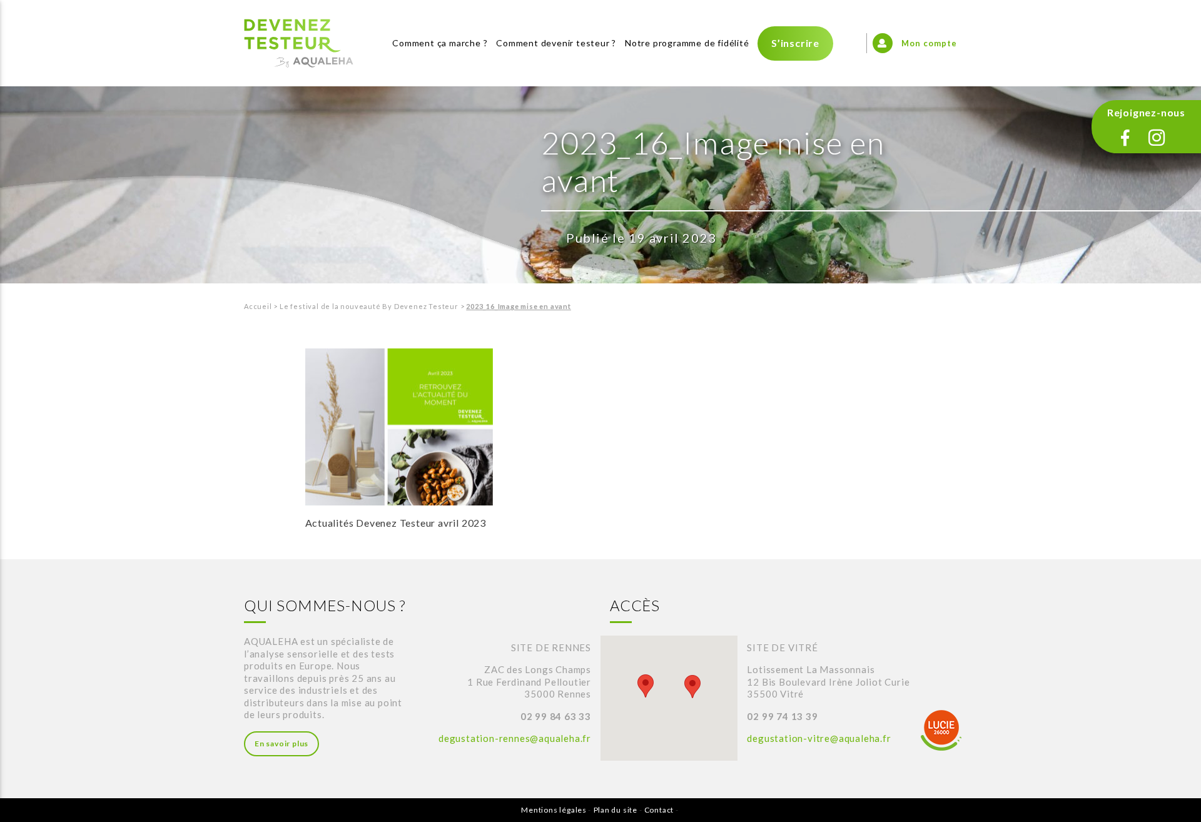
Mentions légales (554, 809)
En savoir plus (281, 743)
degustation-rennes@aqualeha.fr (514, 738)
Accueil (258, 306)
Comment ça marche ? (439, 43)
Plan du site (616, 809)
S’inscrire (795, 43)
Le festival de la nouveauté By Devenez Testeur (369, 306)
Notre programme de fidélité (687, 43)
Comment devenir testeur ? (556, 43)
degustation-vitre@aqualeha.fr (819, 738)
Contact (659, 809)
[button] (645, 686)
